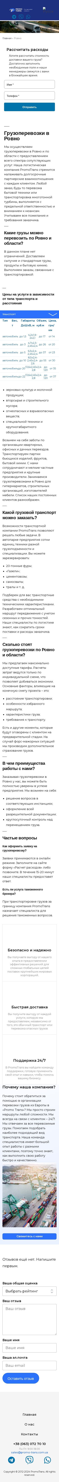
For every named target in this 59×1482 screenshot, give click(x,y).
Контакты (29, 1434)
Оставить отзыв (21, 1378)
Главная (29, 1415)
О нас (29, 1424)
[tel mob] (38, 10)
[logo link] (23, 10)
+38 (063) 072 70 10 (29, 1444)
